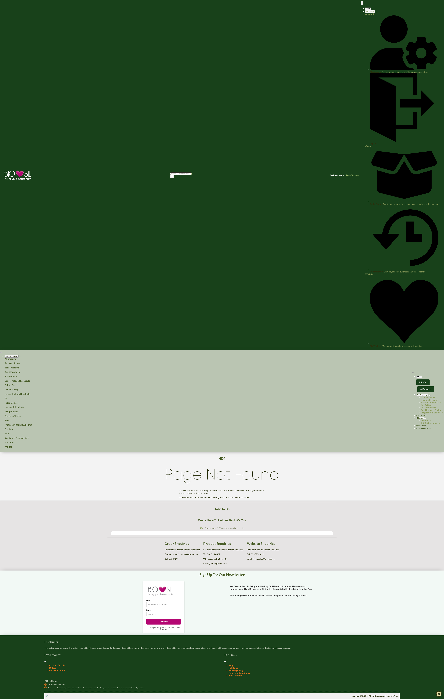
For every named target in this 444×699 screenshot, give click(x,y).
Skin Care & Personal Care (17, 438)
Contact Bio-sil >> (423, 428)
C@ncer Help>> (422, 415)
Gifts (7, 398)
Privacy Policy (235, 675)
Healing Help (422, 395)
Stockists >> (421, 426)
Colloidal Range (12, 389)
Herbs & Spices (11, 403)
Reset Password (57, 670)
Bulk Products (11, 376)
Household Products (14, 407)
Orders (52, 668)
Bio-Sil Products (12, 372)
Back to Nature (12, 367)
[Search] (172, 176)
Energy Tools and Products (17, 394)
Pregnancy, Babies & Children (18, 425)
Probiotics (9, 429)
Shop (230, 665)
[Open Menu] (362, 3)
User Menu (370, 11)
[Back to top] (439, 694)
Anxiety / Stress (12, 363)
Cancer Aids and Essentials (17, 381)
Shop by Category (12, 356)
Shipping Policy (235, 670)
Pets (7, 420)
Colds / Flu (10, 385)
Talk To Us (233, 668)
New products (11, 411)
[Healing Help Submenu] (429, 395)
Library (420, 418)
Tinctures (9, 442)
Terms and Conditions (239, 673)
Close (368, 9)
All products (10, 359)
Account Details (57, 665)
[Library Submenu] (425, 418)
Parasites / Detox (13, 416)
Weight (8, 446)
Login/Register (352, 175)
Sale (7, 433)
